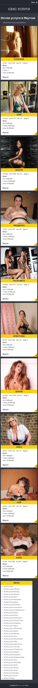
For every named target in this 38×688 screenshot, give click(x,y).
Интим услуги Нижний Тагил (13, 620)
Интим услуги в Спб (10, 675)
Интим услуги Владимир (12, 623)
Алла (19, 557)
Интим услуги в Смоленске (13, 607)
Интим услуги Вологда (11, 592)
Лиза (19, 447)
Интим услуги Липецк (11, 668)
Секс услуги (19, 9)
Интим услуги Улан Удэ (12, 647)
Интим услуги (8, 586)
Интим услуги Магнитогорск (13, 639)
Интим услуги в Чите (11, 615)
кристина (19, 336)
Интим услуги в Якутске (12, 589)
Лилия (19, 391)
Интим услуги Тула (10, 660)
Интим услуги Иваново (11, 633)
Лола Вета (19, 280)
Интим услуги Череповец (12, 599)
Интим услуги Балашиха (12, 654)
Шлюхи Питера (9, 678)
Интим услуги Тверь (10, 641)
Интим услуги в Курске (11, 652)
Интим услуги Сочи (10, 636)
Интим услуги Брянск (11, 631)
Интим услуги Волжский (12, 605)
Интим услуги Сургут (11, 626)
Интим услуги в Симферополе (14, 610)
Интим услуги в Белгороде (13, 628)
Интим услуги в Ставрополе (13, 649)
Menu (33, 2)
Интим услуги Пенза (11, 670)
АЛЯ (19, 502)
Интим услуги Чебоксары (12, 662)
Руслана (19, 59)
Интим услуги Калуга (11, 612)
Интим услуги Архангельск (13, 618)
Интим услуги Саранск (11, 594)
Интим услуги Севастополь (13, 644)
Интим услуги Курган (11, 602)
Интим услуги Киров (11, 665)
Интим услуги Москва (11, 673)
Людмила (19, 225)
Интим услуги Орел (10, 597)
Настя (19, 170)
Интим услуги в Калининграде (14, 657)
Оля (19, 114)
